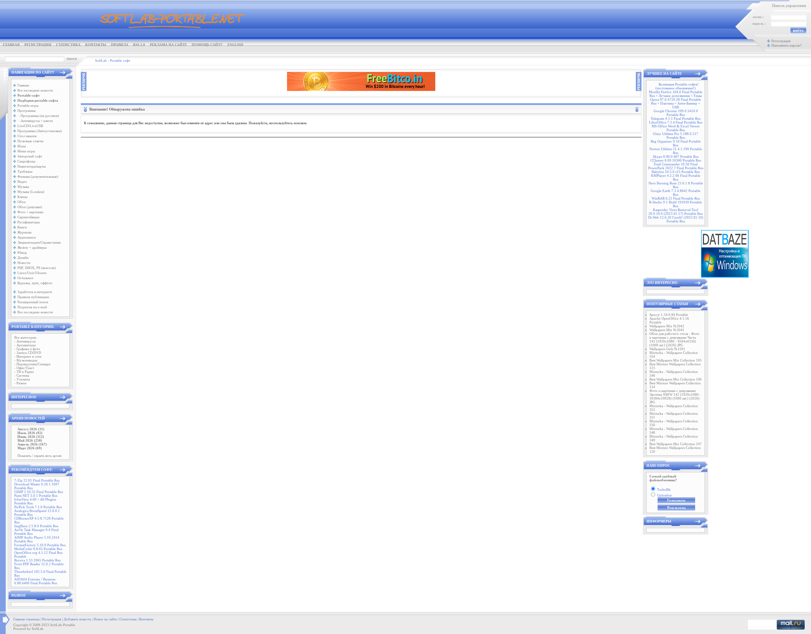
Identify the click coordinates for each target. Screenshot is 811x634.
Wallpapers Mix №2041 (666, 330)
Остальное (25, 278)
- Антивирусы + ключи (35, 121)
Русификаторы (28, 222)
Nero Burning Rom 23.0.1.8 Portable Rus (675, 185)
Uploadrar (664, 495)
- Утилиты (22, 379)
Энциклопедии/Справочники (39, 242)
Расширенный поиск (32, 302)
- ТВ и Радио (24, 372)
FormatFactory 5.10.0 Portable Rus (40, 545)
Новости (23, 263)
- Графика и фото (27, 349)
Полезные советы (30, 141)
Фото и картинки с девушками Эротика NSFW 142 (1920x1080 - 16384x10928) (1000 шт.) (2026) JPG (675, 396)
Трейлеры (24, 171)
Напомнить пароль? (786, 45)
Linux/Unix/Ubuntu (32, 273)
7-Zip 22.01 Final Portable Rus (37, 480)
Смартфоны (26, 161)
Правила (119, 45)
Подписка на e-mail (32, 307)
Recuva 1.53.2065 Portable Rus (37, 560)
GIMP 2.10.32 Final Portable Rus (38, 492)
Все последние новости (35, 90)
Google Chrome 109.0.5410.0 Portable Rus (676, 113)
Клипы (22, 197)
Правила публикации (33, 297)
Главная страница (26, 619)
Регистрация (37, 45)
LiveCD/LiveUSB (30, 126)
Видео (22, 181)
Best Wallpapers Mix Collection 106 (675, 379)
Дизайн (23, 257)
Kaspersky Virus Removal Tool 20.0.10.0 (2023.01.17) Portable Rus (675, 211)
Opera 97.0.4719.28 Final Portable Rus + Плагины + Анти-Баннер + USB (675, 103)
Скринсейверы (28, 217)
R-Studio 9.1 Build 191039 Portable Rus (675, 204)
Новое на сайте (105, 619)
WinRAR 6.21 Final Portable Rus (676, 198)
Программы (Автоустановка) (39, 131)
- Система (21, 375)
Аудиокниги (26, 237)
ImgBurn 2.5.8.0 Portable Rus (36, 526)
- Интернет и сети (28, 356)
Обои (21, 202)
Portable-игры (27, 105)
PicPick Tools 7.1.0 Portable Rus (38, 507)
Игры (21, 146)
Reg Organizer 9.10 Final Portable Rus (676, 143)
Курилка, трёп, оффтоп (34, 283)
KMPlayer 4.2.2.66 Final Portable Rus (675, 177)
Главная (11, 45)
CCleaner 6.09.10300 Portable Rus (675, 160)
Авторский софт (29, 156)
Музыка (23, 187)
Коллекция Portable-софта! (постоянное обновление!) (677, 86)
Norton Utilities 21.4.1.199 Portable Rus (675, 151)
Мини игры (26, 151)
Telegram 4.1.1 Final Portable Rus (675, 118)
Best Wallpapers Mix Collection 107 (675, 444)
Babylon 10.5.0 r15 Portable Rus (676, 172)
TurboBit (663, 489)
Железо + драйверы (32, 247)
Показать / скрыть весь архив (39, 456)
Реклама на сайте (168, 45)
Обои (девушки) (29, 207)
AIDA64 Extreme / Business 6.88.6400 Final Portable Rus (35, 581)
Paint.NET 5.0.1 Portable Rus (35, 495)
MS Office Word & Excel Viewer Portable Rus (676, 128)
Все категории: (25, 337)
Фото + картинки (30, 212)
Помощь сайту (207, 45)
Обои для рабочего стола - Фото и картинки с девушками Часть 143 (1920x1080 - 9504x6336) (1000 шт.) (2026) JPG (674, 339)
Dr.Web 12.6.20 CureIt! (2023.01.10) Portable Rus (675, 219)
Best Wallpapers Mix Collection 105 (675, 360)
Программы (26, 110)
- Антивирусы (24, 341)
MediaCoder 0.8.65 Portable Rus (38, 549)
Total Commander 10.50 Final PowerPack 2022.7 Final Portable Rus (675, 166)
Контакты (95, 45)
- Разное (20, 383)
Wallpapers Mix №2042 (666, 326)
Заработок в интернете (34, 292)
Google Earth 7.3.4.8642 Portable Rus (675, 192)
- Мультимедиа (25, 360)
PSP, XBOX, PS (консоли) (36, 268)
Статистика (68, 45)
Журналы (24, 232)
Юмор (22, 252)
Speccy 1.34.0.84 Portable (668, 315)
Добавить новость (77, 619)
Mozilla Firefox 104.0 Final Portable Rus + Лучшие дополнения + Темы (675, 94)
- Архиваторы (24, 345)
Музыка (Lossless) (30, 192)
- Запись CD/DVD (27, 353)
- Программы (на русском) (38, 116)
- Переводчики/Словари (32, 364)
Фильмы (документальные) (37, 176)
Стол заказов (26, 136)
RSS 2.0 (139, 45)
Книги (22, 227)
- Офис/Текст (24, 368)
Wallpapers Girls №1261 (667, 349)
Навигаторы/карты (31, 166)
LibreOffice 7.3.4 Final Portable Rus (675, 122)
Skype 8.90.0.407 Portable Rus (676, 156)
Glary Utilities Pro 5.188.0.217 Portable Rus (675, 135)
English (235, 45)
